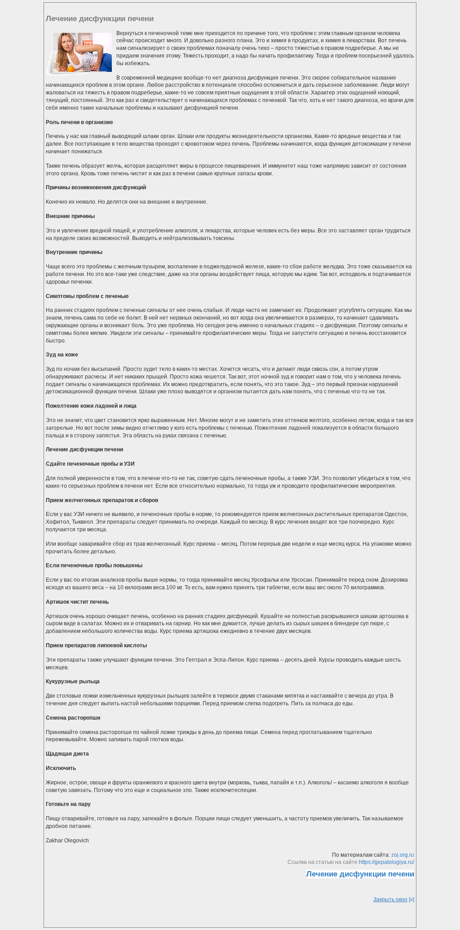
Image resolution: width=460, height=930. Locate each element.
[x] (393, 899)
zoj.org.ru (402, 855)
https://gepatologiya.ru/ (386, 862)
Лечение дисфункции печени (360, 874)
